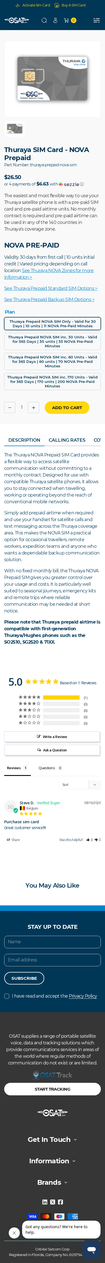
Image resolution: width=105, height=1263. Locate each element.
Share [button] (15, 839)
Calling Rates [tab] (67, 440)
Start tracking (52, 1089)
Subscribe (24, 978)
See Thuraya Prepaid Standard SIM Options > (50, 288)
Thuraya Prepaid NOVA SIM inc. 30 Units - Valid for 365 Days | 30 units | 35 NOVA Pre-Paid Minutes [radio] (52, 341)
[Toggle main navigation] (96, 20)
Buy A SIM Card (73, 5)
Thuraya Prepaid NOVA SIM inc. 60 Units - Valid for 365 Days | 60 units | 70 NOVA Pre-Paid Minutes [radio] (52, 361)
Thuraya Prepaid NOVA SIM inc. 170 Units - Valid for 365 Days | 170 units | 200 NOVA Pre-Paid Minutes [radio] (52, 381)
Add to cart (67, 407)
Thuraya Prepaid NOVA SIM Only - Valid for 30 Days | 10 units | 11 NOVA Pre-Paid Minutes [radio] (53, 323)
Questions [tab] (47, 767)
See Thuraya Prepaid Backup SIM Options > (49, 299)
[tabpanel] (52, 549)
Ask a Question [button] (55, 750)
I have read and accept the (54, 996)
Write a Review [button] (55, 736)
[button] (44, 20)
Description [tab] (24, 440)
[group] (14, 128)
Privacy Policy (83, 996)
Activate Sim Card (36, 5)
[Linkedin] (45, 1202)
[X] (52, 1202)
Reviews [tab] (13, 767)
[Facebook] (60, 1202)
